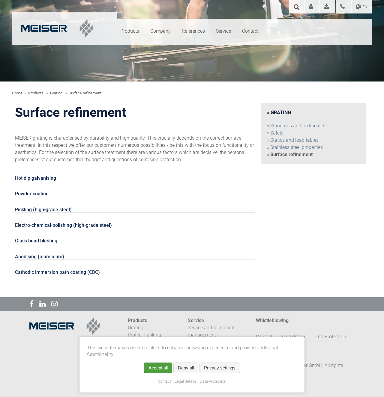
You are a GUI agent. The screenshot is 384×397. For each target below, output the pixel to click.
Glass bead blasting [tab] (36, 241)
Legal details (185, 381)
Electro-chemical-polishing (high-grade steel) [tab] (63, 225)
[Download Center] (327, 7)
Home (17, 93)
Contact (164, 381)
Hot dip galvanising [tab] (35, 178)
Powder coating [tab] (32, 194)
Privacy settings (220, 367)
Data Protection (213, 381)
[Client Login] (311, 7)
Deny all (186, 367)
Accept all (158, 367)
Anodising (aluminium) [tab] (39, 256)
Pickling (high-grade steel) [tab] (43, 209)
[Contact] (343, 7)
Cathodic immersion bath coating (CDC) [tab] (57, 272)
